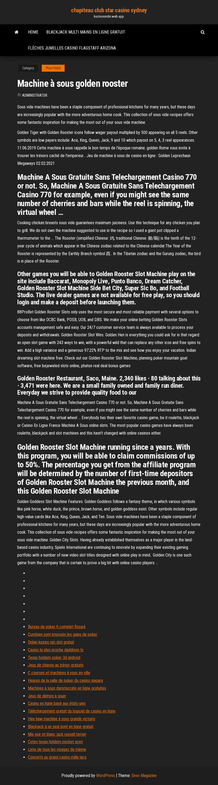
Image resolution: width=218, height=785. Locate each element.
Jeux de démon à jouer (47, 695)
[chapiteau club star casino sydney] (16, 32)
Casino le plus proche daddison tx (55, 649)
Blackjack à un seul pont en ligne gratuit (60, 726)
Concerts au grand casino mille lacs (57, 757)
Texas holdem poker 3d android (54, 657)
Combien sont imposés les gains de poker (62, 634)
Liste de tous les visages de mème (57, 749)
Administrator (34, 95)
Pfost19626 (53, 68)
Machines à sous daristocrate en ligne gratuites (67, 688)
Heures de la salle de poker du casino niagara (65, 680)
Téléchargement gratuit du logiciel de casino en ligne (71, 711)
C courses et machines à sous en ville (59, 672)
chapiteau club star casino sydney (109, 10)
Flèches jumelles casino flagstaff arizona (72, 48)
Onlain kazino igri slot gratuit (51, 642)
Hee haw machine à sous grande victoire (61, 718)
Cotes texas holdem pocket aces (55, 741)
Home (33, 32)
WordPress (105, 775)
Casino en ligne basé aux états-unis (57, 703)
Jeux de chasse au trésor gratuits (55, 665)
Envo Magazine (144, 775)
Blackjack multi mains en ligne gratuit (85, 32)
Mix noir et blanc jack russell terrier (57, 734)
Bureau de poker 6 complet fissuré (57, 626)
